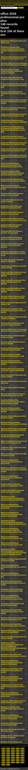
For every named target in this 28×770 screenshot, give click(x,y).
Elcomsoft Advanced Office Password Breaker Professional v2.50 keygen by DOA (14, 85)
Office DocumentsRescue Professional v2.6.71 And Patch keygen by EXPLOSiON (11, 662)
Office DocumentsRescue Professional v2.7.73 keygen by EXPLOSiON (11, 477)
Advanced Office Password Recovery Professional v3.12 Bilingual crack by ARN (14, 156)
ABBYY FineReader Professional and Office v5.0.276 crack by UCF (14, 442)
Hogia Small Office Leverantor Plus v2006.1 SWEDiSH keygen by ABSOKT (13, 281)
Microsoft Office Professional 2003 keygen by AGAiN (13, 336)
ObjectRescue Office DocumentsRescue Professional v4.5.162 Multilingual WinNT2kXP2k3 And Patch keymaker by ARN (13, 551)
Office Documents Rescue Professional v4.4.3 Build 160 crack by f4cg (13, 187)
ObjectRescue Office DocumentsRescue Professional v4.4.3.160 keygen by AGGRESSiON (13, 522)
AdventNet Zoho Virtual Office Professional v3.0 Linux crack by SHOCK (12, 611)
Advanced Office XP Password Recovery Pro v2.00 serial (11, 225)
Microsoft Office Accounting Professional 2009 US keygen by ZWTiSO (12, 362)
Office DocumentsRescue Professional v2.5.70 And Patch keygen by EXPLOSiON (11, 678)
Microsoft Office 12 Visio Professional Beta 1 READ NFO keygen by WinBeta (14, 64)
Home (2, 1)
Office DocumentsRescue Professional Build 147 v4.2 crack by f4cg (13, 566)
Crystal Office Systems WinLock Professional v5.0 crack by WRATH (13, 180)
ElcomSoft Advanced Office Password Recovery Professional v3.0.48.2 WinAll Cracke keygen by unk (13, 49)
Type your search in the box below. (8, 6)
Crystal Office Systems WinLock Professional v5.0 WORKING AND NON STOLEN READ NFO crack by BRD (13, 129)
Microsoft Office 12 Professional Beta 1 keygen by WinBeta (14, 317)
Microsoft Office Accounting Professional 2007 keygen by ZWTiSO (14, 423)
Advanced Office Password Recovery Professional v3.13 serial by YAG (14, 57)
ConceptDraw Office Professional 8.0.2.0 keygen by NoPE (12, 604)
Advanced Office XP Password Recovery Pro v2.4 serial (11, 232)
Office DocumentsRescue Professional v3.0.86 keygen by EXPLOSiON (11, 694)
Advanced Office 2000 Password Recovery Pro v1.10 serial (12, 194)
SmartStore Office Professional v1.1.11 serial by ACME (12, 724)
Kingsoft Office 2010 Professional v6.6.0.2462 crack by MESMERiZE (12, 369)
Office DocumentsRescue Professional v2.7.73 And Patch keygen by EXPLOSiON (11, 716)
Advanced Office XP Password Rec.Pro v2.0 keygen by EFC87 (11, 238)
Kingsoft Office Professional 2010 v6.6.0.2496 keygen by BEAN (12, 349)
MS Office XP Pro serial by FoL (11, 742)
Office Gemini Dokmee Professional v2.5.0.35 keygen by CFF (13, 108)
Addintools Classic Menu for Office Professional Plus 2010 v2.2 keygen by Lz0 (13, 253)
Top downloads (4, 4)
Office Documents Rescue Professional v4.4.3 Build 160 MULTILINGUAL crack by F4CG (11, 164)
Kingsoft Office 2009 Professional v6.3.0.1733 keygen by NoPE (12, 491)
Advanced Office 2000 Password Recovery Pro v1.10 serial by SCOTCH (12, 245)
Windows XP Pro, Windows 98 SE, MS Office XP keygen (13, 736)
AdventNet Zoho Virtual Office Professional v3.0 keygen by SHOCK (13, 655)
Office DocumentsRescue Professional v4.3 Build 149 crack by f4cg (13, 574)
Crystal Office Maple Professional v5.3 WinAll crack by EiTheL (12, 435)
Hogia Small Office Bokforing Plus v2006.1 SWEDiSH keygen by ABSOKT (13, 290)
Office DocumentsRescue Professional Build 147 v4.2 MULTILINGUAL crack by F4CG (11, 597)
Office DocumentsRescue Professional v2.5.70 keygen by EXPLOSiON (11, 461)
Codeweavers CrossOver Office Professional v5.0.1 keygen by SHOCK (12, 670)
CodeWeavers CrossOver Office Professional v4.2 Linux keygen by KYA (13, 686)
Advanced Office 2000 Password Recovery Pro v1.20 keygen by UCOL (14, 219)
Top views (24, 1)
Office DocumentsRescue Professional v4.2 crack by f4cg (12, 543)
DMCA (12, 4)
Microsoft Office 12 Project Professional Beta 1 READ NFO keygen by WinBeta (12, 71)
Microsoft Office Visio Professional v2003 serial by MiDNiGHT (13, 631)
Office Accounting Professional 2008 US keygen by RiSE (13, 559)
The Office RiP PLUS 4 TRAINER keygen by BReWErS (12, 260)
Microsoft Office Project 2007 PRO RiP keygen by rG (13, 730)
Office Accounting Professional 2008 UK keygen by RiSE (13, 454)
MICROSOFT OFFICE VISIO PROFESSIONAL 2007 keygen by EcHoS (12, 708)
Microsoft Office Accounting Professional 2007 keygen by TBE (12, 355)
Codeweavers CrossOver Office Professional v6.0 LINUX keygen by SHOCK (13, 310)
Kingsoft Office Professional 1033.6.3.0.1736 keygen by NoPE (12, 485)
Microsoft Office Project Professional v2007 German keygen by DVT (14, 618)
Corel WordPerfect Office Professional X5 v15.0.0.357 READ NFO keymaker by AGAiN (13, 401)
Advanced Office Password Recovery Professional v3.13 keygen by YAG (14, 143)
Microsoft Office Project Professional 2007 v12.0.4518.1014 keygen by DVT (14, 330)
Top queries (16, 1)
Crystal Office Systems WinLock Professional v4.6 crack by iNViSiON (13, 137)
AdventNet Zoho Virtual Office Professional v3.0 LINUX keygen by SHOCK (13, 583)
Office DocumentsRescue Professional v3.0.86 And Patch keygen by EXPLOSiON (11, 514)
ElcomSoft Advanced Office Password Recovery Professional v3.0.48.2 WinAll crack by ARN (12, 172)
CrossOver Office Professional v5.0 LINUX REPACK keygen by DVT (13, 701)
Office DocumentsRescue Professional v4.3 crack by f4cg (12, 537)
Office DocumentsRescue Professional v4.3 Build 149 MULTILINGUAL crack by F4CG (11, 530)
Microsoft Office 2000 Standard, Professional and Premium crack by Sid (13, 93)
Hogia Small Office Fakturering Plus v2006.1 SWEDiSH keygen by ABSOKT (13, 273)
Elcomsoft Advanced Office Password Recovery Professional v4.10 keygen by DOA (14, 101)
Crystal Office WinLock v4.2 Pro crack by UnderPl (12, 200)
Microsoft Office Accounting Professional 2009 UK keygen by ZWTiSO (12, 409)
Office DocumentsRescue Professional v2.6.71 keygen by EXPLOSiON (11, 506)
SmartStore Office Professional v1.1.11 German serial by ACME (12, 590)
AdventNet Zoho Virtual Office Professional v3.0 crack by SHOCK (13, 625)
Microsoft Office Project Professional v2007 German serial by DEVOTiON (14, 429)
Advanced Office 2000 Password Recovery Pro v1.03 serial (12, 213)
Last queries (9, 1)
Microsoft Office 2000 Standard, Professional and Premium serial (12, 78)
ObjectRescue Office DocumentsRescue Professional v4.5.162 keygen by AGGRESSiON (13, 498)
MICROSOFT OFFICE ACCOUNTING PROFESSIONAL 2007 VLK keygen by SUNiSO (14, 469)
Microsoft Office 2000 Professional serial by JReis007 (13, 342)
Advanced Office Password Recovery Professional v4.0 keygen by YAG (14, 115)
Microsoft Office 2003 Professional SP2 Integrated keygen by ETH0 (13, 394)
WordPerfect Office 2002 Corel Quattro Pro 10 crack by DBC (11, 207)
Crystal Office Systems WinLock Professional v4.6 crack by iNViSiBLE (14, 121)
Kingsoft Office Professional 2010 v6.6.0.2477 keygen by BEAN (12, 324)
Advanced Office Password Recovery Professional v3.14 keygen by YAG (14, 149)
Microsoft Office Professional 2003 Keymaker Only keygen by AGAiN (13, 297)
